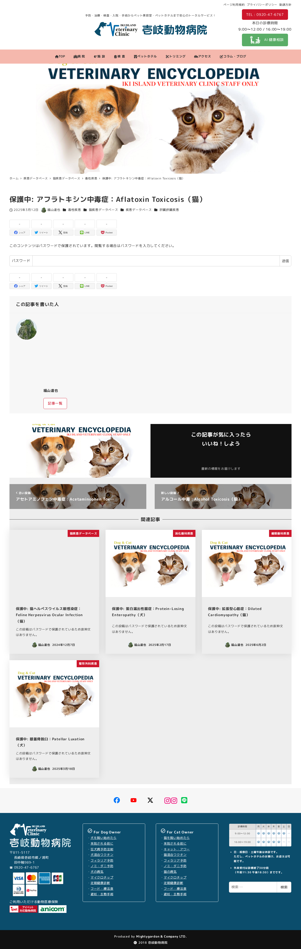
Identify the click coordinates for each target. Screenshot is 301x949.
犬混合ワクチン (102, 855)
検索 (284, 887)
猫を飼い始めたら (177, 838)
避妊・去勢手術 (102, 894)
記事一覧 (55, 403)
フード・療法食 (102, 888)
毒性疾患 (74, 210)
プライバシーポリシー (262, 5)
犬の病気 (97, 872)
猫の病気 (170, 872)
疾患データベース (139, 210)
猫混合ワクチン (175, 855)
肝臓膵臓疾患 (169, 210)
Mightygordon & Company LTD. (161, 936)
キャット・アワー (177, 849)
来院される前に (102, 843)
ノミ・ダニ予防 (102, 866)
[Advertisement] (164, 350)
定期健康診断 (100, 883)
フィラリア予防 (102, 860)
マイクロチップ (102, 877)
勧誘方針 (285, 5)
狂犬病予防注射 (102, 849)
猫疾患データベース (103, 210)
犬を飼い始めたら (104, 838)
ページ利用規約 (234, 5)
